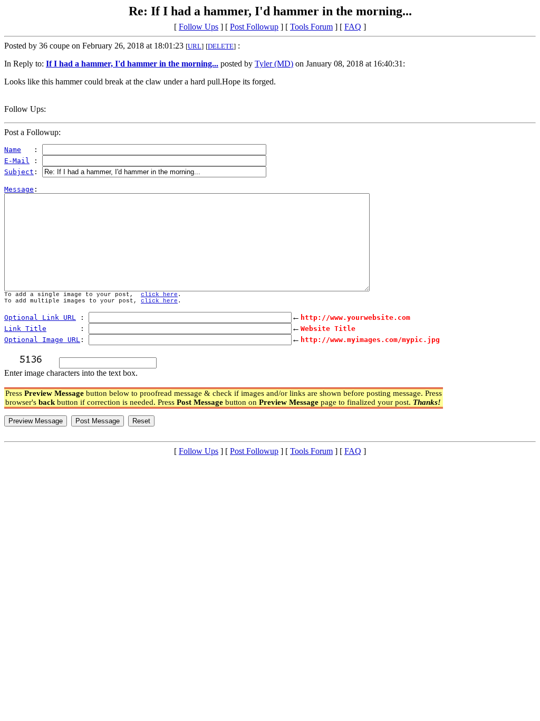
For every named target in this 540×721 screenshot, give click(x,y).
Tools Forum (311, 26)
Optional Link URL (40, 317)
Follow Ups (198, 26)
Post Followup (254, 26)
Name (12, 150)
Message (19, 189)
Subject (19, 172)
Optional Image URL (42, 340)
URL (194, 46)
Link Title (25, 329)
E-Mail (17, 161)
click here (159, 294)
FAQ (352, 26)
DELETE (221, 46)
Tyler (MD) (274, 63)
